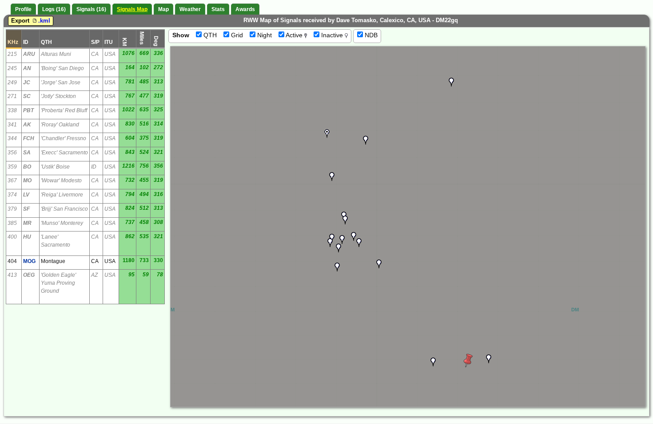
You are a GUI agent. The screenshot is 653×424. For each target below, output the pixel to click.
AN (27, 68)
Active (294, 35)
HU (27, 237)
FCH (28, 138)
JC (26, 82)
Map (163, 9)
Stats (218, 9)
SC (27, 96)
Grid (236, 35)
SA (27, 152)
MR (27, 223)
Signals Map (132, 9)
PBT (28, 110)
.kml (44, 20)
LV (26, 195)
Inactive (332, 35)
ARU (29, 54)
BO (27, 167)
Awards (245, 9)
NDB (370, 35)
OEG (29, 275)
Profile (23, 9)
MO (27, 180)
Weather (190, 9)
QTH (209, 35)
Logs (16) (54, 9)
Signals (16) (91, 9)
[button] (365, 140)
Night (263, 35)
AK (27, 125)
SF (26, 209)
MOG (29, 261)
